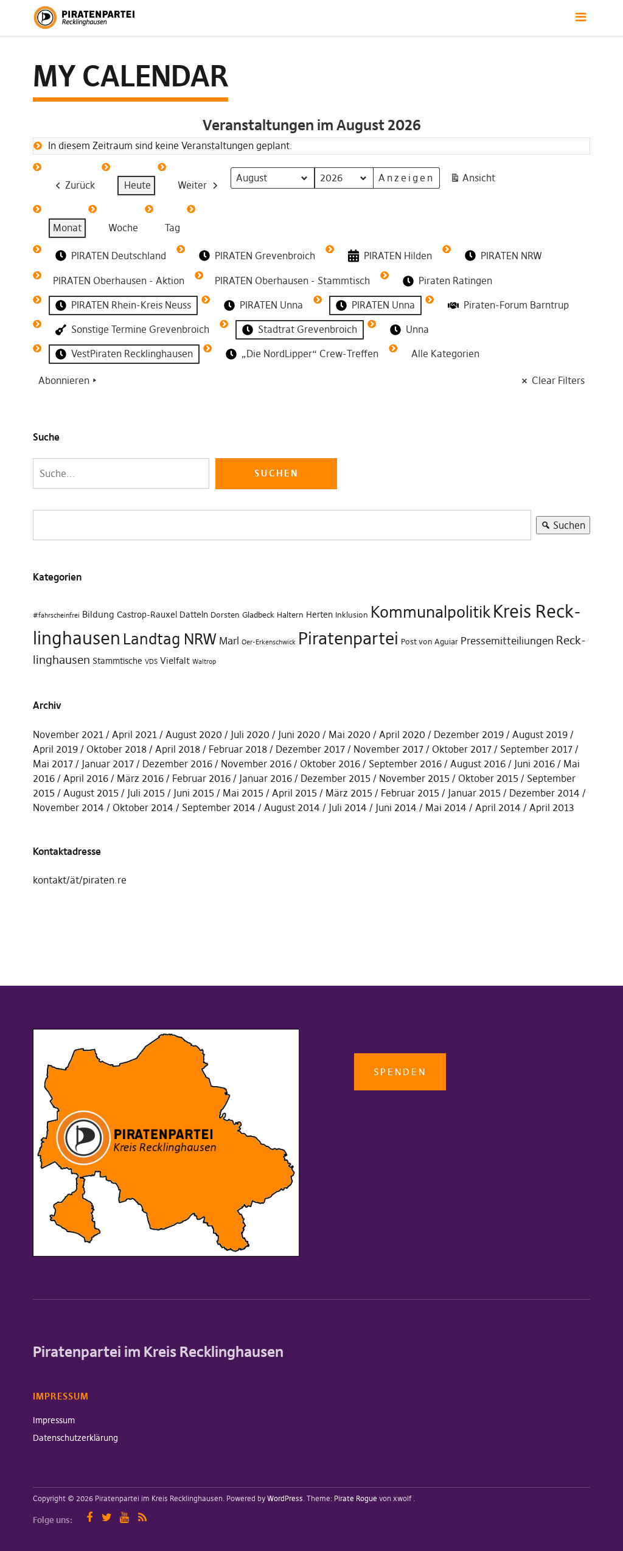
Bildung (98, 614)
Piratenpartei (348, 638)
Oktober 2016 (330, 764)
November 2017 (388, 749)
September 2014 (219, 807)
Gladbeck (258, 614)
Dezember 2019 (469, 734)
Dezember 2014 (544, 793)
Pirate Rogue (355, 1498)
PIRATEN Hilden (398, 255)
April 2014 (498, 807)
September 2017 (536, 749)
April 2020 (402, 734)
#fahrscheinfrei (56, 615)
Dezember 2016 (177, 764)
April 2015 (294, 793)
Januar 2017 (108, 764)
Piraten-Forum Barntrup (516, 305)
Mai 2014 (446, 807)
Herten (319, 614)
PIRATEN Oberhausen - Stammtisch (292, 280)
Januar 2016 (265, 778)
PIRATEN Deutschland (118, 255)
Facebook (89, 1517)
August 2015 (91, 793)
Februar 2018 (238, 749)
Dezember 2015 (336, 778)
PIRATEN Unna (271, 305)
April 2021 (134, 734)
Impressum (54, 1420)
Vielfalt (175, 660)
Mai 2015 (243, 793)
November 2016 (256, 764)
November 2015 (414, 778)
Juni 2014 (396, 807)
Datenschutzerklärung (75, 1437)
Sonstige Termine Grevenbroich (140, 329)
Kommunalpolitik (430, 612)
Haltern (290, 614)
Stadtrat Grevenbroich (307, 329)
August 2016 (478, 764)
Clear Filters (558, 380)
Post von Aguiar (429, 641)
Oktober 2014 (143, 807)
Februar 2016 (201, 778)
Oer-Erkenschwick (269, 642)
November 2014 (68, 807)
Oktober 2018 (116, 749)
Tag (172, 227)
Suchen (560, 526)
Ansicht (475, 180)
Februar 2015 (410, 793)
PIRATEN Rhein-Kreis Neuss (131, 305)
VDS (151, 662)
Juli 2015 (146, 793)
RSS (142, 1517)
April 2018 (177, 749)
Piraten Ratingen (455, 280)
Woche (123, 227)
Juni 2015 (193, 793)
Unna (417, 329)
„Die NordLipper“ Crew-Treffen (310, 353)
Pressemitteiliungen (507, 640)
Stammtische (117, 660)
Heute (137, 185)
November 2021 (68, 734)
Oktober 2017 (462, 749)
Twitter (106, 1517)
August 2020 (193, 734)
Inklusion (351, 614)
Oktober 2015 (488, 778)
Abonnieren (63, 380)
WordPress (285, 1498)
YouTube (124, 1517)
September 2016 (405, 764)
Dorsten (225, 614)
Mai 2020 (350, 734)
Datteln (193, 614)
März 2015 (348, 793)
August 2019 (540, 734)
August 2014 (292, 807)
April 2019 (55, 749)
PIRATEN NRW (511, 255)
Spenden (400, 1072)
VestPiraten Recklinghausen (132, 353)
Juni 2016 (534, 764)
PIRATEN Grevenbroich (265, 255)
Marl (229, 640)
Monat (67, 227)
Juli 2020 (250, 734)
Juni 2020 (299, 734)
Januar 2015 (474, 793)
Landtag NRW (170, 639)
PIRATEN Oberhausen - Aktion (118, 280)
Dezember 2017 (310, 749)
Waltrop (204, 662)
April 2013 (551, 807)
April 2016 (85, 778)
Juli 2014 (348, 807)
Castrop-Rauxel (147, 614)
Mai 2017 (53, 764)
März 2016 (140, 778)
